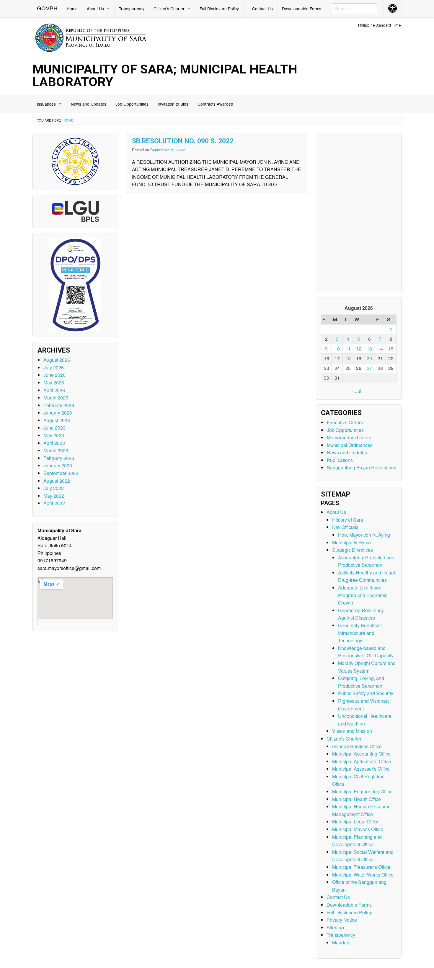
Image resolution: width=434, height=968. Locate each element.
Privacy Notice (342, 919)
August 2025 (56, 420)
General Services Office (357, 746)
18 (348, 358)
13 (369, 348)
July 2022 (53, 488)
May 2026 (53, 382)
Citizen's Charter (344, 738)
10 (337, 348)
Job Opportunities (132, 104)
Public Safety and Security (365, 693)
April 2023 (54, 443)
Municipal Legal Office (355, 821)
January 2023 (57, 465)
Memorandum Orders (349, 437)
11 (348, 348)
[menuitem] (47, 8)
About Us (95, 9)
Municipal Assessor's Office (361, 768)
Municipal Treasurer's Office (361, 867)
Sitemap (335, 927)
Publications (340, 460)
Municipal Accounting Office (361, 753)
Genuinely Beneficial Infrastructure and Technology (360, 633)
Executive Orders (345, 422)
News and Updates (88, 104)
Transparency (131, 9)
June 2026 (54, 374)
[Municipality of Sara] (99, 36)
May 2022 (53, 495)
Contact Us (262, 9)
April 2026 (54, 390)
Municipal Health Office (356, 799)
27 (369, 368)
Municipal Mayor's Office (357, 829)
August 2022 (56, 480)
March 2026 (55, 397)
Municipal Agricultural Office (361, 761)
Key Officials (345, 527)
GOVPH (47, 8)
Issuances (46, 104)
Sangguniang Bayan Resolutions (361, 467)
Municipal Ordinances (350, 445)
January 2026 (57, 412)
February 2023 (58, 458)
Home (72, 9)
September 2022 (60, 473)
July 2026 (53, 367)
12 (358, 348)
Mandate (341, 942)
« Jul (356, 391)
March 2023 (55, 450)
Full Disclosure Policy (219, 9)
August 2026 (56, 359)
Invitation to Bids (173, 104)
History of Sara (347, 519)
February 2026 (58, 405)
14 (380, 348)
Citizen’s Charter (169, 9)
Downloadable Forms (301, 9)
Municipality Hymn (351, 542)
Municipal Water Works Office (363, 874)
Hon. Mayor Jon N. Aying (364, 534)
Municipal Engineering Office (362, 791)
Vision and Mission (352, 731)
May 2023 (53, 435)
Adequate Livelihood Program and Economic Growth (362, 595)
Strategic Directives (352, 549)
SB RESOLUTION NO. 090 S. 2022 (183, 141)
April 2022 (54, 503)
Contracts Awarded (215, 104)
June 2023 (54, 427)
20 (369, 358)
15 (391, 348)
